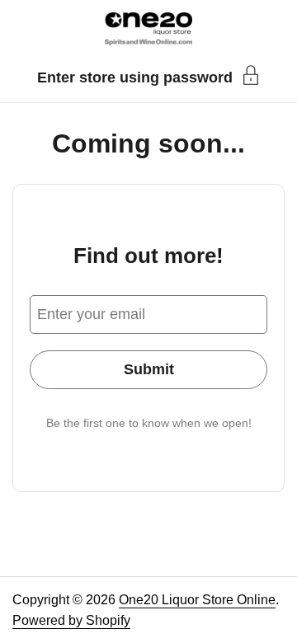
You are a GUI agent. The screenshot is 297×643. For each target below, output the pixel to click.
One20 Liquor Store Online (197, 600)
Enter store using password (135, 77)
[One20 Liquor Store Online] (149, 28)
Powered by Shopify (71, 620)
